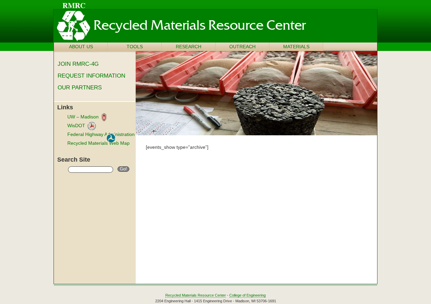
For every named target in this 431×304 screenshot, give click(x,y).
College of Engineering (247, 295)
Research (188, 46)
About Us (81, 46)
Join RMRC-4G (78, 64)
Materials (296, 46)
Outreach (242, 46)
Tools (135, 46)
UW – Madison (83, 116)
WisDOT (76, 125)
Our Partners (80, 87)
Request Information (91, 76)
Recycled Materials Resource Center (195, 295)
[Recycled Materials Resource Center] (200, 34)
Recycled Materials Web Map (98, 143)
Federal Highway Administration (101, 134)
